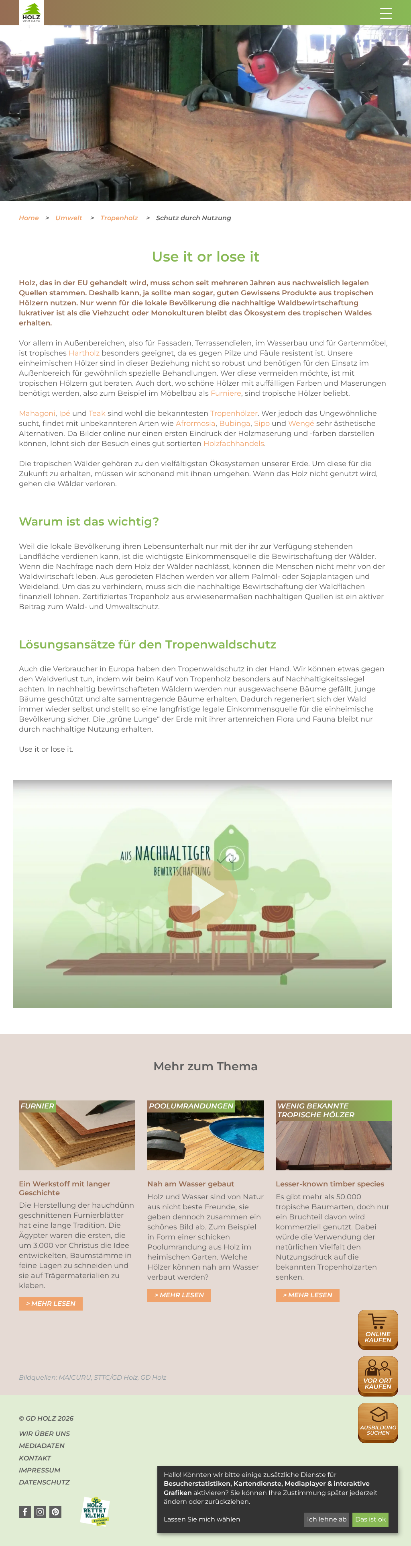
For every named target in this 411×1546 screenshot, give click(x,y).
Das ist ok (370, 1519)
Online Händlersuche (378, 1318)
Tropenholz (120, 218)
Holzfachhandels (233, 443)
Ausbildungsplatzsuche (378, 1407)
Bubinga (234, 423)
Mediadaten (42, 1446)
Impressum (39, 1470)
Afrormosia (196, 423)
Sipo (262, 423)
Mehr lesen (53, 1303)
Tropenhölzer (234, 413)
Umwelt (69, 218)
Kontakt (35, 1458)
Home (29, 218)
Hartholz (84, 353)
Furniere (226, 393)
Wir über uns (44, 1434)
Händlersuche (378, 1360)
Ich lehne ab (327, 1519)
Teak (97, 413)
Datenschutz (44, 1482)
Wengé (301, 423)
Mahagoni (37, 413)
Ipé (64, 413)
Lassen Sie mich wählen (202, 1519)
